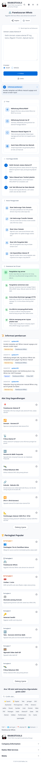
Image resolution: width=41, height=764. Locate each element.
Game (35, 715)
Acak (24, 708)
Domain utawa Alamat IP (12, 32)
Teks (23, 701)
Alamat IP (24, 711)
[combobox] (22, 696)
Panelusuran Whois (21, 349)
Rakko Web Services (10, 750)
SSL (30, 715)
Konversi (33, 705)
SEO (35, 701)
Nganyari (7, 376)
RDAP (8, 68)
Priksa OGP (29, 376)
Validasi (13, 715)
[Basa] (28, 4)
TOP (3, 727)
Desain (11, 708)
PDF (4, 711)
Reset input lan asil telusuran (29, 28)
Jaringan (29, 701)
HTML (26, 705)
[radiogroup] (20, 68)
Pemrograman (18, 705)
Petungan (10, 711)
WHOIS (16, 68)
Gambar (17, 708)
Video (36, 708)
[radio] (4, 68)
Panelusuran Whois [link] (8, 730)
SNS (37, 711)
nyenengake (20, 718)
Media (4, 756)
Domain (30, 708)
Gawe (31, 711)
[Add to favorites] (36, 404)
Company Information (11, 744)
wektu (4, 708)
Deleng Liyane (20, 527)
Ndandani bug (8, 349)
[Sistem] (33, 4)
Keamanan (8, 705)
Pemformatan (22, 715)
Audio (17, 711)
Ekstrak (6, 715)
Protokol (6, 65)
